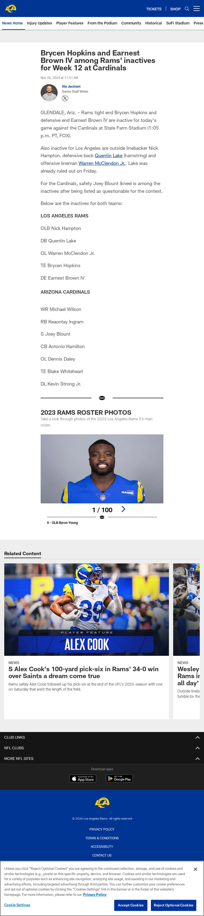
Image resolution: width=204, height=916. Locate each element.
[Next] (123, 509)
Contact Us (102, 855)
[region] (102, 888)
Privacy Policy (102, 829)
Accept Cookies (131, 905)
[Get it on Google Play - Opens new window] (119, 781)
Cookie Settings (17, 905)
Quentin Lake (108, 155)
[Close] (195, 869)
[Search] (187, 8)
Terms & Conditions (102, 838)
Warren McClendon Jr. (102, 163)
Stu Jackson (71, 86)
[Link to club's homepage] (10, 6)
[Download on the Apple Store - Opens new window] (83, 779)
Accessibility (102, 846)
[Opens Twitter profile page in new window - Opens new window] (65, 98)
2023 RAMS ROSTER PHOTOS (86, 412)
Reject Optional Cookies (173, 905)
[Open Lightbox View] (102, 482)
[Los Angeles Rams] (102, 803)
